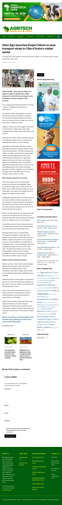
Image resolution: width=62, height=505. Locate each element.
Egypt (53, 278)
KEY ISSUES (11, 36)
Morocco (40, 305)
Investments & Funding (47, 299)
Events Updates (49, 280)
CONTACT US (50, 36)
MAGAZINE (20, 36)
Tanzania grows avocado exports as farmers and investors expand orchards (10, 354)
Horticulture (41, 297)
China (56, 275)
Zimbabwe (43, 330)
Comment (8, 389)
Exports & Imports (46, 284)
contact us (44, 262)
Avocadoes (48, 276)
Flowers (47, 288)
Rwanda (45, 314)
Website (7, 421)
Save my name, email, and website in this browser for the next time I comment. (18, 430)
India (47, 297)
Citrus (38, 278)
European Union (40, 280)
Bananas (53, 275)
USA (38, 330)
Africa (38, 272)
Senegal (49, 314)
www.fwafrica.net (7, 490)
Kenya (39, 302)
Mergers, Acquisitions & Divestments (50, 302)
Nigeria (44, 309)
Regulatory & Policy (44, 311)
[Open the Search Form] (58, 36)
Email (7, 413)
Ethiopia (57, 278)
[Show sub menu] (15, 36)
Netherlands (47, 305)
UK (57, 327)
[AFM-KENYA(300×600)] (48, 205)
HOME (4, 36)
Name (7, 405)
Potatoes (49, 309)
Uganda (54, 327)
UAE (52, 327)
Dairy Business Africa (38, 457)
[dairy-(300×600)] (48, 158)
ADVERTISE (30, 36)
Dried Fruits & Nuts (45, 278)
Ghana (54, 294)
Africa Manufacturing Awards (46, 247)
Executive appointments (44, 282)
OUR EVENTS (40, 36)
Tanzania (45, 325)
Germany (50, 294)
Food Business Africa (38, 483)
